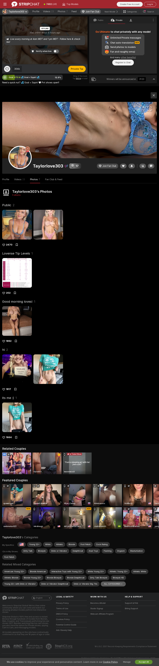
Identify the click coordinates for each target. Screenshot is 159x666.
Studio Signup (96, 608)
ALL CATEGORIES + (113, 584)
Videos (48, 11)
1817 (8, 389)
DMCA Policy (62, 614)
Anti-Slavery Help (64, 630)
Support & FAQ (131, 603)
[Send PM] (151, 166)
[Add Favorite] (7, 69)
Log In (150, 4)
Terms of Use (62, 608)
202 (8, 293)
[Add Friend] (142, 166)
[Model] (154, 95)
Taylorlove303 (11, 537)
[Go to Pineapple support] (49, 646)
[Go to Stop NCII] (64, 646)
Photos (63, 11)
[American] (21, 544)
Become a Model (98, 603)
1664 (9, 437)
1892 (8, 341)
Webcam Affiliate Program (102, 614)
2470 (9, 244)
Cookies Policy (63, 619)
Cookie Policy (110, 662)
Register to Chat (123, 62)
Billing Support (131, 608)
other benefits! (128, 57)
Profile (35, 11)
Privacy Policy (62, 603)
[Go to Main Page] (25, 4)
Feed (74, 11)
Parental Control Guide (66, 625)
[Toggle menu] (5, 4)
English (39, 598)
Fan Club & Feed (53, 179)
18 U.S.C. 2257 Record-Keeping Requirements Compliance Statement (126, 646)
